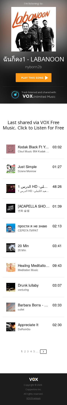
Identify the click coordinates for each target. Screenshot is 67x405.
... (37, 351)
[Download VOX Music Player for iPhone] (33, 28)
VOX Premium (33, 398)
